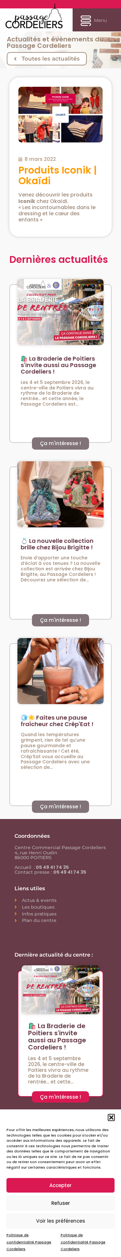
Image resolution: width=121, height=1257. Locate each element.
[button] (111, 1117)
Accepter (60, 1185)
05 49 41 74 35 (52, 867)
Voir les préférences (60, 1221)
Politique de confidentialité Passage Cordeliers (28, 1241)
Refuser (60, 1203)
